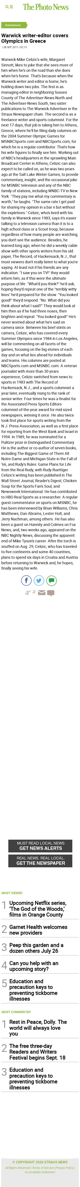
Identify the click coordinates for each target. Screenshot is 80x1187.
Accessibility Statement (40, 1172)
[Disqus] (40, 658)
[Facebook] (26, 580)
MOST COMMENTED (16, 1012)
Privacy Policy (64, 1168)
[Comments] (51, 580)
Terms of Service (43, 1168)
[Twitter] (39, 580)
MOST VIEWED (11, 893)
